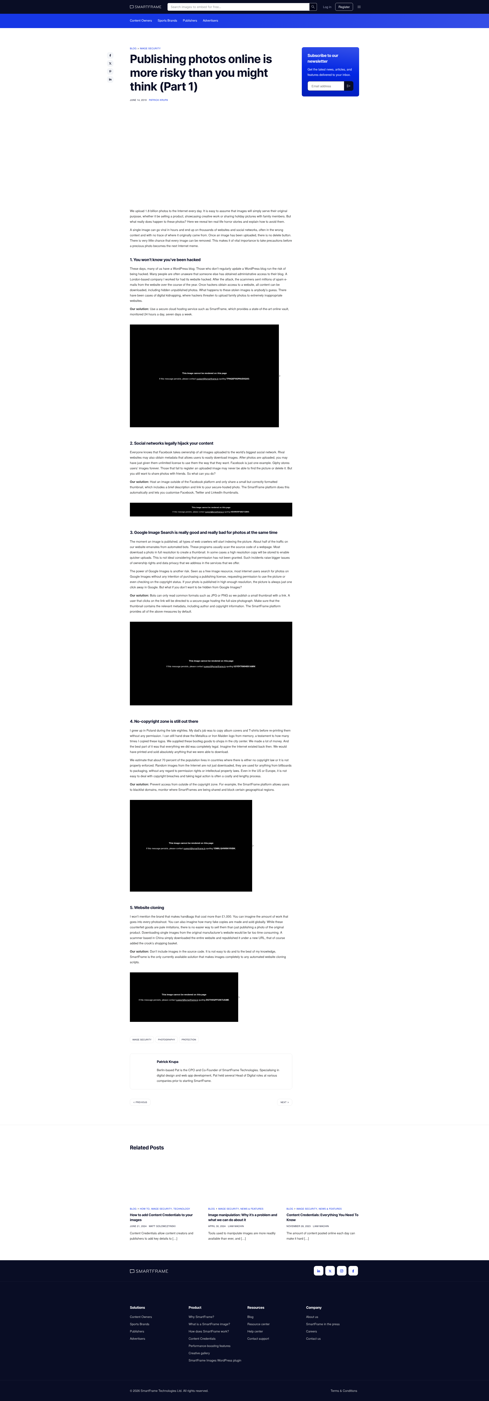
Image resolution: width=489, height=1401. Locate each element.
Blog (133, 48)
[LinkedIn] (318, 1271)
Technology (181, 1209)
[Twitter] (330, 1271)
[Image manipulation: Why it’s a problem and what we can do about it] (244, 1179)
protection (189, 1039)
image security (141, 1039)
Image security (150, 48)
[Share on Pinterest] (110, 71)
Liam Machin (236, 1226)
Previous (141, 1102)
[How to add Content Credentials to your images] (166, 1179)
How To (145, 1209)
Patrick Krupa (158, 100)
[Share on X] (110, 63)
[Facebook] (353, 1271)
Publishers (190, 20)
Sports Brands (167, 20)
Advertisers (210, 20)
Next (284, 1102)
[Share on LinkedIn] (110, 79)
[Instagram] (342, 1271)
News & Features (251, 1209)
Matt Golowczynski (162, 1226)
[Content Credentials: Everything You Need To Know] (323, 1179)
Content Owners (141, 20)
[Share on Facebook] (110, 55)
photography (166, 1039)
